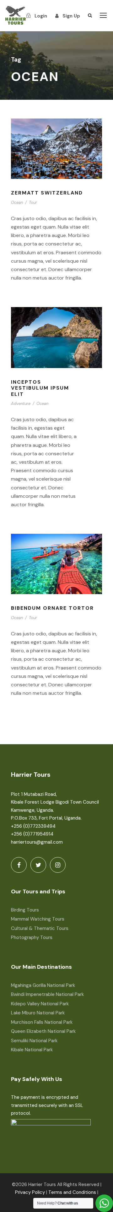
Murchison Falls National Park (42, 1022)
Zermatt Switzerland (47, 192)
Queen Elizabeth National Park (43, 1031)
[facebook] (19, 865)
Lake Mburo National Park (38, 1013)
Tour (33, 202)
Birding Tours (25, 910)
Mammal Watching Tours (37, 919)
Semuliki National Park (34, 1041)
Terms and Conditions (72, 1192)
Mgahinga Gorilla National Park (43, 985)
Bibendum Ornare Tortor (52, 608)
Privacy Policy (30, 1192)
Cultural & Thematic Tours (39, 928)
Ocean (17, 202)
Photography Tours (31, 937)
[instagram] (58, 865)
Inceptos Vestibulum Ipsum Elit (40, 388)
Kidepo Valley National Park (40, 1004)
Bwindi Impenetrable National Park (47, 994)
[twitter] (38, 865)
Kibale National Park (32, 1050)
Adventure (20, 403)
